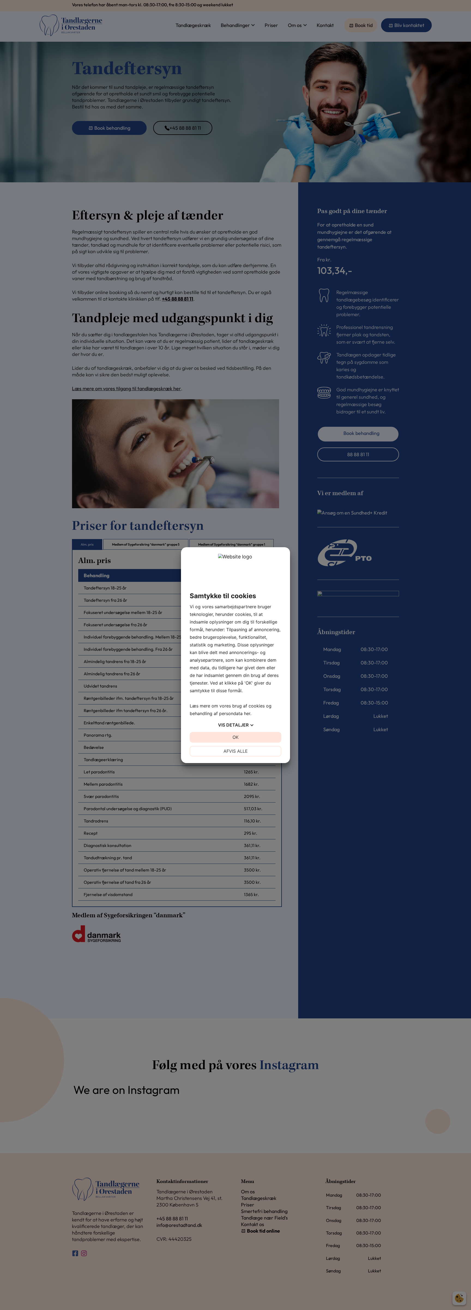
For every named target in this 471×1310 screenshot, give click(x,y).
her (247, 713)
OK (235, 737)
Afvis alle (236, 751)
